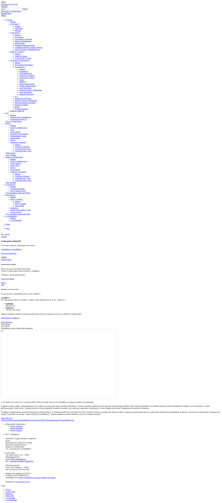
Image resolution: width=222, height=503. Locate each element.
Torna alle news (6, 322)
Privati (8, 124)
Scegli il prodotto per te (18, 128)
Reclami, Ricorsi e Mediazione (30, 90)
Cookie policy (11, 492)
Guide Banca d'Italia (26, 76)
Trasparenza (19, 67)
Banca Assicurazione (27, 84)
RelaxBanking (6, 13)
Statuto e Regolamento (23, 41)
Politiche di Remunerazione (25, 45)
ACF (45, 420)
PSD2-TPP (10, 496)
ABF (42, 420)
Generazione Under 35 (18, 119)
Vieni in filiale (6, 260)
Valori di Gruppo (16, 52)
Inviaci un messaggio (8, 253)
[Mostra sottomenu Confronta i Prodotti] (26, 142)
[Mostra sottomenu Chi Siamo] (19, 24)
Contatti (4, 237)
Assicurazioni (15, 138)
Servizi (12, 140)
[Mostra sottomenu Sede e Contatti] (22, 199)
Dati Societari (20, 43)
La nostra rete (10, 185)
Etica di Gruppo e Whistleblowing (27, 50)
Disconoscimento (33, 420)
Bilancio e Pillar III (17, 111)
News (8, 228)
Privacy (8, 490)
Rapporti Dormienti (26, 94)
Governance (14, 33)
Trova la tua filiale (7, 279)
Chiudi (4, 257)
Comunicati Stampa (17, 189)
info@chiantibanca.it (18, 459)
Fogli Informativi (25, 74)
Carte (12, 130)
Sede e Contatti (15, 199)
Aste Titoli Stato (25, 88)
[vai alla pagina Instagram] (16, 428)
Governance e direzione (23, 39)
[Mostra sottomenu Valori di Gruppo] (23, 52)
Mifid (25, 420)
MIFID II (22, 82)
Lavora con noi (15, 212)
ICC (16, 96)
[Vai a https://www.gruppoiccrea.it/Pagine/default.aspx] (9, 4)
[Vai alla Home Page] (11, 11)
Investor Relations (21, 109)
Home (8, 224)
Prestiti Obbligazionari (27, 86)
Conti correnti (15, 132)
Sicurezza (9, 494)
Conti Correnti (15, 163)
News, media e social (18, 191)
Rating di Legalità (21, 105)
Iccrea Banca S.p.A (23, 482)
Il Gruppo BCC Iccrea (23, 58)
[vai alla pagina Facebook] (16, 426)
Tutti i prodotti (11, 155)
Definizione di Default (23, 99)
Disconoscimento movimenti (25, 103)
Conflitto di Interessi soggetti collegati (28, 47)
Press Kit (71, 420)
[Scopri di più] (14, 121)
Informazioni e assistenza (10, 318)
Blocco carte (3, 284)
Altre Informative (25, 92)
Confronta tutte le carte (23, 151)
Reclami (50, 420)
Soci (7, 113)
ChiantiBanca (6, 249)
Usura (21, 80)
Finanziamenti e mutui (18, 136)
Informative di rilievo (27, 78)
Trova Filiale (19, 206)
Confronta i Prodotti (17, 142)
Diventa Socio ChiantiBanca (20, 117)
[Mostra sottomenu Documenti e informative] (29, 60)
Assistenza (14, 208)
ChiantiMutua (16, 249)
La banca (9, 20)
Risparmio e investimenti (19, 134)
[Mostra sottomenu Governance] (20, 33)
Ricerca (4, 7)
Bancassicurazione (16, 420)
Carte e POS (14, 166)
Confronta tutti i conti (22, 149)
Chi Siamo (14, 24)
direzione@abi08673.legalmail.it (22, 461)
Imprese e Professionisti (14, 157)
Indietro (13, 22)
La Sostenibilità (11, 216)
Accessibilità (10, 498)
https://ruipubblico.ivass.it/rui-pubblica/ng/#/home (37, 478)
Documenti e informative (19, 60)
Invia (3, 2)
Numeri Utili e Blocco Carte (20, 210)
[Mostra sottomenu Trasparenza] (24, 67)
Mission (18, 30)
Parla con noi (10, 195)
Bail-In (17, 107)
